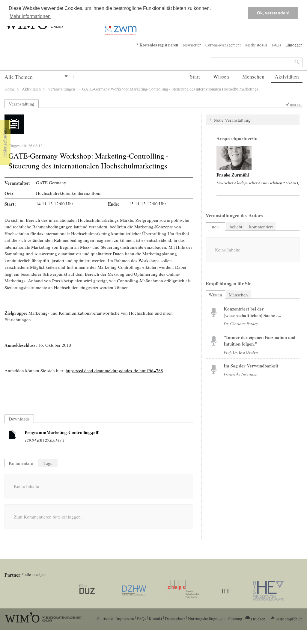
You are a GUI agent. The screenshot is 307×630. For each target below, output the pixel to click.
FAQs (276, 45)
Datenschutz (175, 618)
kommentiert (261, 227)
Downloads (19, 419)
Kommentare (21, 463)
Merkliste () (256, 45)
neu (215, 227)
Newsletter (192, 45)
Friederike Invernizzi (241, 374)
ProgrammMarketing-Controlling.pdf (61, 432)
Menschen (253, 76)
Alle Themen (18, 76)
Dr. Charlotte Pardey (241, 323)
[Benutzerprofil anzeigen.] (234, 158)
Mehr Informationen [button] (30, 16)
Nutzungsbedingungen (206, 618)
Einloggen (294, 45)
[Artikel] (12, 435)
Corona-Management (223, 45)
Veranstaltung (21, 104)
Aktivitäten (287, 76)
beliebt (236, 227)
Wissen (221, 76)
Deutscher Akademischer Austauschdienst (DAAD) (258, 183)
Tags (47, 463)
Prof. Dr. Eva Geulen (241, 352)
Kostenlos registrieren (158, 45)
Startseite (105, 618)
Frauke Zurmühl (232, 174)
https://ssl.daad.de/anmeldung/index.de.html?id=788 (114, 370)
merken (296, 104)
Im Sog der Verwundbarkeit (251, 365)
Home (9, 89)
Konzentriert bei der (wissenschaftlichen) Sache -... (252, 312)
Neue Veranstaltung (232, 120)
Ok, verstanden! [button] (273, 12)
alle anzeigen (35, 574)
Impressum (124, 618)
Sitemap (235, 618)
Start (195, 76)
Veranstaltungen (61, 89)
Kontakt (155, 618)
